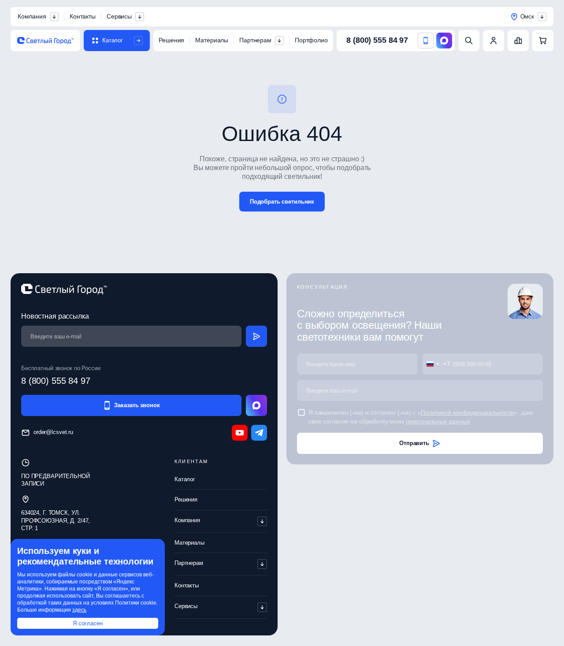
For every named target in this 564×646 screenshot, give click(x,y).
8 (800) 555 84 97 (377, 40)
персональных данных (438, 421)
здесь (79, 610)
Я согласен (88, 623)
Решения (171, 40)
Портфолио (311, 40)
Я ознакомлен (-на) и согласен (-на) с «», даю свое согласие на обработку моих (420, 417)
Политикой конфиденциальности (467, 412)
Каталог (184, 479)
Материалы (211, 40)
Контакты (83, 16)
